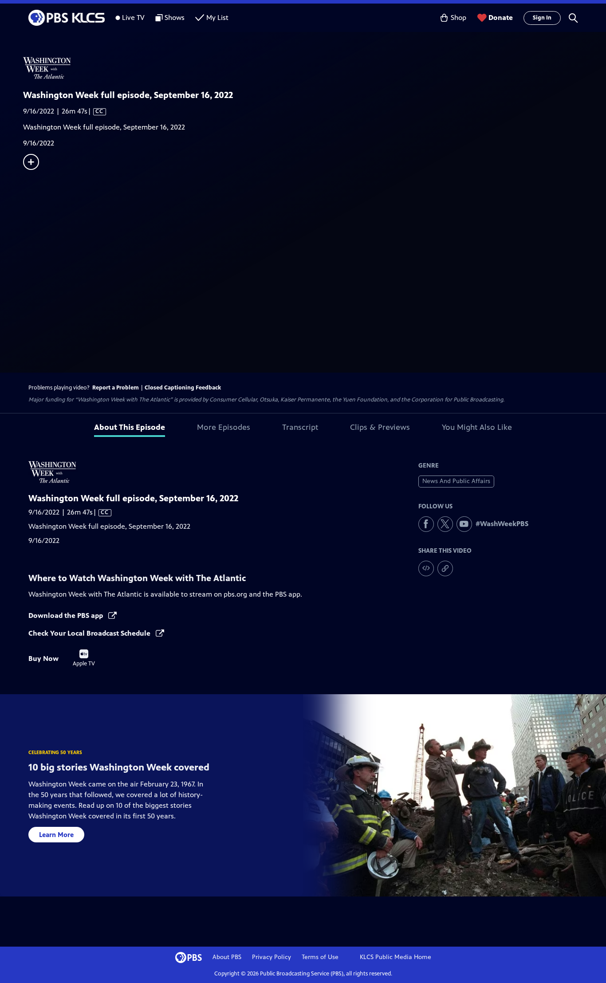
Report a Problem (115, 387)
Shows (175, 17)
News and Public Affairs (456, 481)
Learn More (56, 834)
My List (217, 17)
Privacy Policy (271, 957)
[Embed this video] (426, 568)
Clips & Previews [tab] (380, 427)
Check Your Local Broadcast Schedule (90, 633)
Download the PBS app (66, 615)
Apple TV (84, 658)
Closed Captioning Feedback (183, 387)
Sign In (542, 17)
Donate (500, 17)
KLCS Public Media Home (395, 957)
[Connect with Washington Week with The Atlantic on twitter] (445, 524)
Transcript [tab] (300, 427)
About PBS (226, 957)
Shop (458, 17)
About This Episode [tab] (129, 427)
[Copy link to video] (445, 568)
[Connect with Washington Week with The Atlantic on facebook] (426, 524)
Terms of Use (320, 957)
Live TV (133, 17)
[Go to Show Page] (314, 68)
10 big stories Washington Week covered (118, 767)
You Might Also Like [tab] (477, 427)
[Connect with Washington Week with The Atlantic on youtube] (464, 524)
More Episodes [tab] (223, 427)
